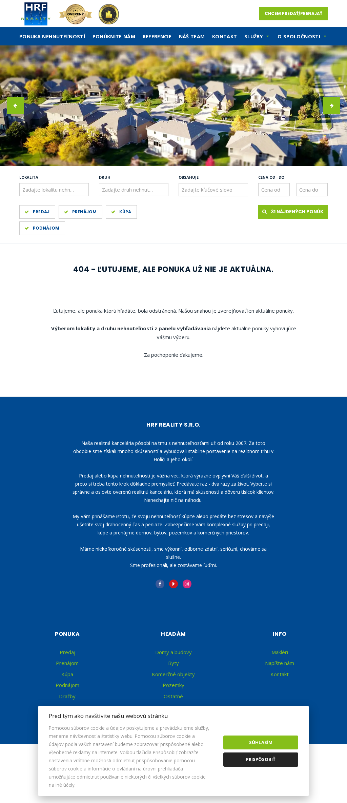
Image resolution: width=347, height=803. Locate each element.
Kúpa (125, 212)
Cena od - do (271, 177)
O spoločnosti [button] (299, 36)
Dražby (67, 696)
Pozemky (173, 685)
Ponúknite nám (114, 36)
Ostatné (173, 696)
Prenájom (84, 212)
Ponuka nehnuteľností (52, 36)
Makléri (279, 652)
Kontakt (224, 36)
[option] (173, 105)
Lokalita (28, 177)
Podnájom (46, 228)
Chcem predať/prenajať (293, 13)
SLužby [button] (253, 36)
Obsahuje (189, 177)
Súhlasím (260, 742)
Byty (173, 663)
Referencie (157, 36)
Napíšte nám (279, 663)
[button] (15, 105)
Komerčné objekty (173, 674)
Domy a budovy (173, 652)
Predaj (41, 212)
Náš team (192, 36)
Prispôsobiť (260, 759)
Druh (104, 177)
